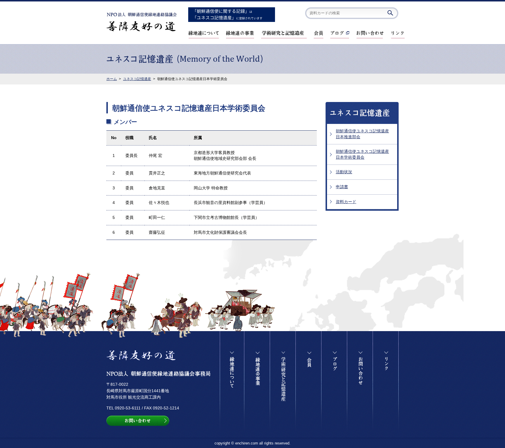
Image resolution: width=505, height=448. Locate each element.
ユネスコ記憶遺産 (137, 79)
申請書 (342, 186)
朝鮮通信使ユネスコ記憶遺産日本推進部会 (362, 134)
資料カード (346, 201)
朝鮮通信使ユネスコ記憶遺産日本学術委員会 (362, 154)
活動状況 (344, 171)
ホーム (111, 79)
